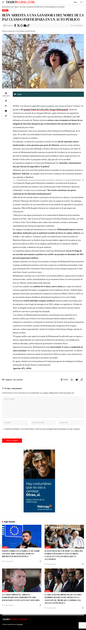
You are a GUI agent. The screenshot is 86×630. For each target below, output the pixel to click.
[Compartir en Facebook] (15, 25)
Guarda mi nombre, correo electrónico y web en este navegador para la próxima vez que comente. (42, 429)
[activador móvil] (4, 2)
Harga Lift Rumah (52, 624)
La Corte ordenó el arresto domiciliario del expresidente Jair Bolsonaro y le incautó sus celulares (21, 597)
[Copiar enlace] (28, 25)
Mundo (5, 10)
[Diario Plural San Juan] (20, 2)
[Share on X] (18, 25)
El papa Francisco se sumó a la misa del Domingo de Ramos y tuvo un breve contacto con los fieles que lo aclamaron (64, 555)
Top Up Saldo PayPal (29, 624)
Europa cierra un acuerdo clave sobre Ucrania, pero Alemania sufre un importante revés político (21, 554)
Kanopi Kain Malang (41, 624)
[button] (48, 180)
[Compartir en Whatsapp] (21, 25)
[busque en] (71, 2)
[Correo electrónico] (24, 25)
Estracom (20, 624)
